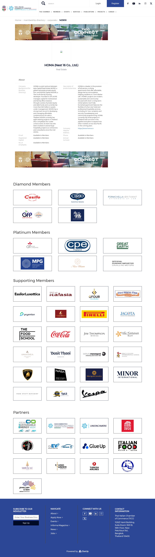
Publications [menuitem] (89, 12)
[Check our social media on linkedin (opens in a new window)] (95, 513)
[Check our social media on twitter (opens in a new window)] (84, 518)
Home (18, 20)
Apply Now (56, 517)
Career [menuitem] (111, 12)
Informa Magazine (59, 525)
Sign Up (26, 523)
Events (54, 521)
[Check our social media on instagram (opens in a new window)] (101, 513)
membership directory (34, 20)
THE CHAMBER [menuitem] (44, 12)
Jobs (53, 533)
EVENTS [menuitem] (67, 12)
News (53, 529)
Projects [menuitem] (101, 12)
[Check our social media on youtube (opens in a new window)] (90, 513)
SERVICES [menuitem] (76, 12)
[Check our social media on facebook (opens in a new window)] (84, 513)
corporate (52, 20)
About (54, 513)
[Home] (19, 8)
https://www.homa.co (85, 128)
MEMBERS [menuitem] (56, 12)
